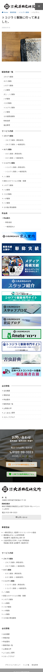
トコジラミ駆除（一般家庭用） (16, 171)
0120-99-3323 (22, 452)
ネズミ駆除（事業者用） (14, 154)
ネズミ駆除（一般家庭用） (15, 158)
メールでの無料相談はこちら (23, 464)
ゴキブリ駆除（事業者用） (15, 140)
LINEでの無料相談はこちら (23, 474)
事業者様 (8, 222)
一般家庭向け (10, 227)
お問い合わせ (22, 517)
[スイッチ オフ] (39, 6)
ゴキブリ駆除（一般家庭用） (15, 144)
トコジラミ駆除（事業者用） (15, 167)
